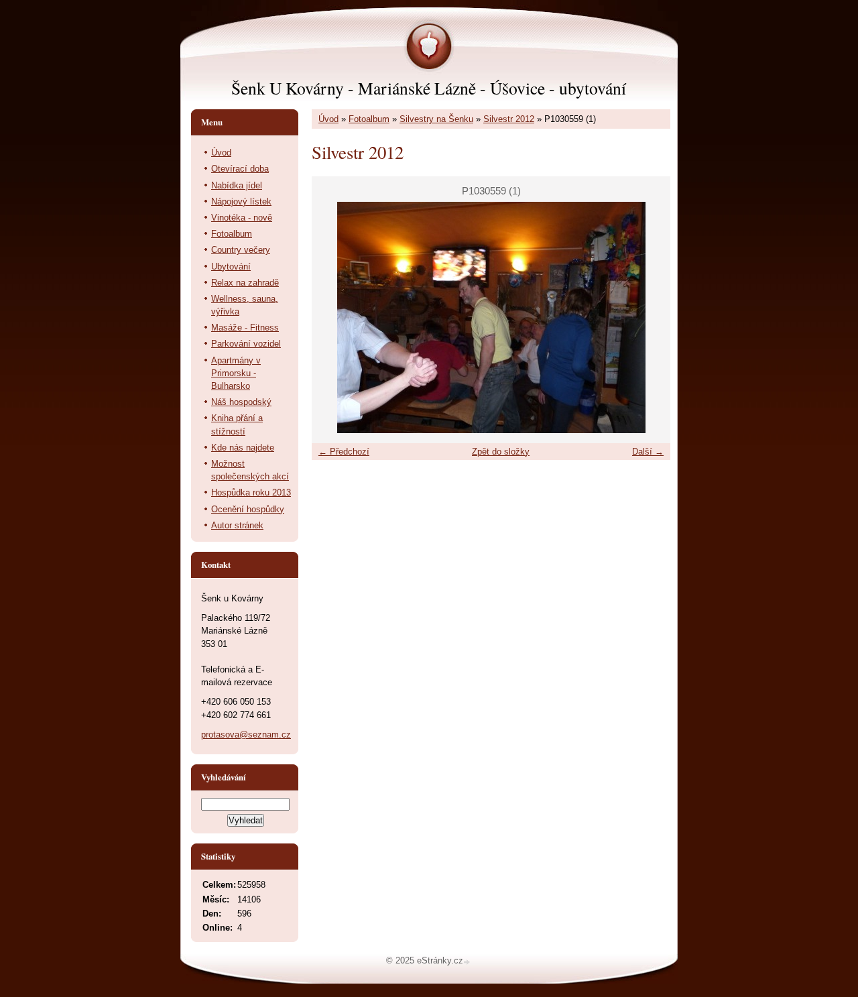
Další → (648, 452)
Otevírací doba (240, 169)
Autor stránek (237, 525)
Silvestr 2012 (508, 119)
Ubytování (231, 266)
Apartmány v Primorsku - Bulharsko (236, 373)
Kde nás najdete (242, 448)
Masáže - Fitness (245, 327)
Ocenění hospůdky (247, 509)
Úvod (328, 119)
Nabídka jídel (236, 185)
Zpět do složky (501, 452)
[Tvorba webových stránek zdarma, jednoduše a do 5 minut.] (468, 962)
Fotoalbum (369, 119)
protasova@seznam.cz (246, 734)
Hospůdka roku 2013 (251, 492)
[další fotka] (648, 317)
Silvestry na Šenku (436, 119)
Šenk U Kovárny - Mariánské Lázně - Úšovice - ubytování (428, 87)
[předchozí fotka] (333, 317)
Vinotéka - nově (241, 218)
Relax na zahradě (245, 283)
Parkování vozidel (246, 344)
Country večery (240, 250)
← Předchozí (343, 452)
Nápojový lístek (241, 201)
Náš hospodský (241, 402)
